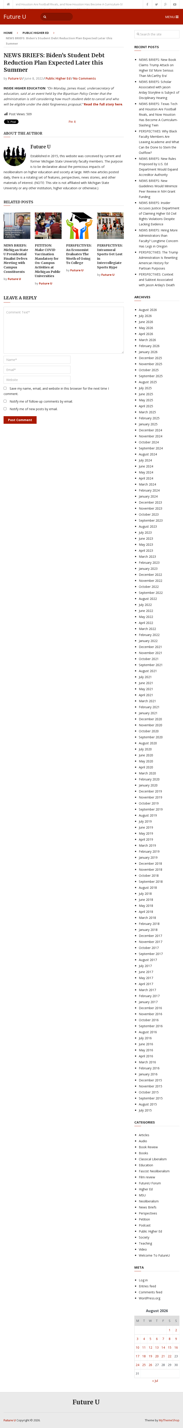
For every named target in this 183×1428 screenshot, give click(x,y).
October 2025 (149, 370)
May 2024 (146, 472)
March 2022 (147, 629)
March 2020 (147, 773)
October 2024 (149, 442)
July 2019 (145, 821)
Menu (170, 16)
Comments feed (150, 1292)
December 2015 (150, 1080)
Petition (144, 1219)
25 (144, 1365)
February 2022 (149, 635)
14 (163, 1347)
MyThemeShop (169, 1420)
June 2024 (146, 466)
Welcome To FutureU (154, 1255)
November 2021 (150, 653)
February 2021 (149, 707)
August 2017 (148, 960)
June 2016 (146, 1044)
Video (143, 1249)
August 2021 (148, 671)
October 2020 (149, 731)
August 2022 (148, 599)
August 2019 (148, 815)
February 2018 (149, 924)
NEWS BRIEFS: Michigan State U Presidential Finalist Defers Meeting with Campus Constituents (16, 258)
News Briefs (147, 1207)
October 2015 (149, 1092)
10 (137, 1347)
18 (144, 1356)
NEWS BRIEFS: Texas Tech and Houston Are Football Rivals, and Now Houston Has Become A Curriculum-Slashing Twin (158, 114)
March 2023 (147, 556)
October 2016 (149, 1020)
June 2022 (146, 611)
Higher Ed (146, 1189)
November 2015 (150, 1086)
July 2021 (145, 677)
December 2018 (150, 863)
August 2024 (148, 454)
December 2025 (150, 358)
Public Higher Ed (36, 33)
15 (169, 1347)
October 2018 (149, 875)
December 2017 (150, 936)
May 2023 (146, 544)
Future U (15, 16)
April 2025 (146, 406)
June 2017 (146, 972)
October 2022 (149, 586)
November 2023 (150, 508)
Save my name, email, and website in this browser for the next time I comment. (56, 391)
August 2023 (148, 526)
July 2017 (145, 966)
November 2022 (150, 580)
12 (150, 1347)
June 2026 (146, 322)
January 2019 (148, 857)
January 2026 (148, 352)
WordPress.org (149, 1298)
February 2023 (149, 562)
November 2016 (150, 1014)
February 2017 (149, 996)
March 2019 (147, 845)
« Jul (155, 1381)
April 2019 (146, 839)
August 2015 (148, 1104)
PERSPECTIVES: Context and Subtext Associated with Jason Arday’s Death (157, 279)
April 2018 (146, 911)
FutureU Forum (150, 1183)
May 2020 (146, 761)
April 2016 (146, 1056)
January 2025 (148, 424)
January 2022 (148, 641)
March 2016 (147, 1062)
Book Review (148, 1147)
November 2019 (150, 797)
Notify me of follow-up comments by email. (41, 401)
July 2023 (145, 532)
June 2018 (146, 899)
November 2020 (150, 725)
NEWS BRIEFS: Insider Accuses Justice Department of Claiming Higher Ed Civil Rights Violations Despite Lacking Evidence (159, 213)
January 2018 (148, 930)
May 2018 (146, 905)
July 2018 (145, 893)
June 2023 (146, 538)
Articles (144, 1135)
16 (176, 1347)
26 (150, 1365)
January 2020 (148, 785)
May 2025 (146, 400)
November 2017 (150, 942)
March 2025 (147, 412)
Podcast (145, 1225)
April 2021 (146, 695)
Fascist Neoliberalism (154, 1171)
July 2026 (145, 316)
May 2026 (146, 328)
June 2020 (146, 755)
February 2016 (149, 1068)
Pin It (72, 121)
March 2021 (147, 701)
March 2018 (147, 918)
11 (144, 1347)
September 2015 (151, 1098)
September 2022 (151, 593)
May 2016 (146, 1050)
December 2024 (150, 430)
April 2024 (146, 478)
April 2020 (146, 767)
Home (8, 33)
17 (137, 1356)
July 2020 (145, 749)
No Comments (84, 78)
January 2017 (148, 1002)
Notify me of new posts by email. (34, 409)
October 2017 (149, 948)
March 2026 (147, 340)
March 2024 (147, 484)
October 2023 (149, 514)
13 (157, 1347)
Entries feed (147, 1286)
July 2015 (145, 1110)
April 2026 (146, 334)
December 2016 (150, 1008)
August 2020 (148, 743)
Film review (147, 1177)
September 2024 (151, 448)
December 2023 (150, 502)
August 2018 (148, 887)
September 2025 (151, 376)
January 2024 (148, 496)
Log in (143, 1280)
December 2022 (150, 574)
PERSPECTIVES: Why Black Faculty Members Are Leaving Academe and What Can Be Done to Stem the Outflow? (159, 142)
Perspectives (148, 1213)
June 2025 (146, 394)
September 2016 (151, 1026)
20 (157, 1356)
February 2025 (149, 418)
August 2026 (148, 310)
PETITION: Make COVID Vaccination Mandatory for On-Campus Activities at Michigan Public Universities (47, 260)
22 (169, 1356)
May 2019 (146, 833)
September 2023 (151, 520)
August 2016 (148, 1032)
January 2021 (148, 713)
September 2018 (151, 881)
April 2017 (146, 984)
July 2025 (145, 388)
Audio (143, 1141)
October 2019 (149, 803)
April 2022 (146, 623)
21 (163, 1356)
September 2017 (151, 954)
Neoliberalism (149, 1201)
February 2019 (149, 851)
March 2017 (147, 990)
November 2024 (150, 436)
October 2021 (149, 659)
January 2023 (148, 568)
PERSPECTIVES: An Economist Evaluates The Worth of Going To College (79, 254)
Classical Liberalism (153, 1159)
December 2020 (150, 719)
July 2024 (145, 460)
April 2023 (146, 550)
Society (144, 1237)
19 (150, 1356)
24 (137, 1365)
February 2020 (149, 779)
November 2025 (150, 364)
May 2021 (146, 689)
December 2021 (150, 647)
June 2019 (146, 827)
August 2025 (148, 382)
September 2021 (151, 665)
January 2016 (148, 1074)
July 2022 (145, 605)
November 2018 (150, 869)
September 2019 (151, 809)
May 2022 (146, 617)
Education (146, 1165)
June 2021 (146, 683)
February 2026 (149, 346)
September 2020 (151, 737)
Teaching (145, 1243)
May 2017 (146, 978)
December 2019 (150, 791)
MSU (142, 1195)
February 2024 (149, 490)
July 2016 (145, 1038)
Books (143, 1153)
